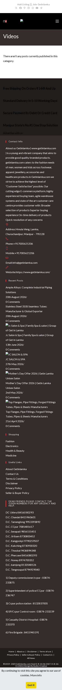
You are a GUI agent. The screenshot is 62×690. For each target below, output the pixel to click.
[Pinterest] (24, 7)
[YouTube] (37, 7)
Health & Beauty (15, 450)
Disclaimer (12, 483)
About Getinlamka (16, 469)
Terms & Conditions (17, 478)
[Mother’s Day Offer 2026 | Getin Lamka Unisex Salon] (31, 375)
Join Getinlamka (41, 4)
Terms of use (45, 651)
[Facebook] (20, 7)
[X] (16, 7)
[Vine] (41, 7)
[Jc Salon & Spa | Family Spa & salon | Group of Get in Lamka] (31, 327)
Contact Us (12, 473)
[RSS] (45, 7)
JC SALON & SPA (15, 359)
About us (21, 651)
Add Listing (23, 4)
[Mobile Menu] (57, 21)
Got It (31, 685)
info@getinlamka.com (25, 262)
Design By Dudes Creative (35, 666)
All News (31, 658)
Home (11, 651)
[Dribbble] (28, 7)
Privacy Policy (14, 488)
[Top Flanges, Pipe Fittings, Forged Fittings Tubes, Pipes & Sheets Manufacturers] (31, 404)
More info (36, 675)
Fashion (10, 441)
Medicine (11, 455)
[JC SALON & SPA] (17, 354)
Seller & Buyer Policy (17, 492)
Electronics (12, 446)
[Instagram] (33, 7)
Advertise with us (13, 132)
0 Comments (13, 301)
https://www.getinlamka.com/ (33, 272)
